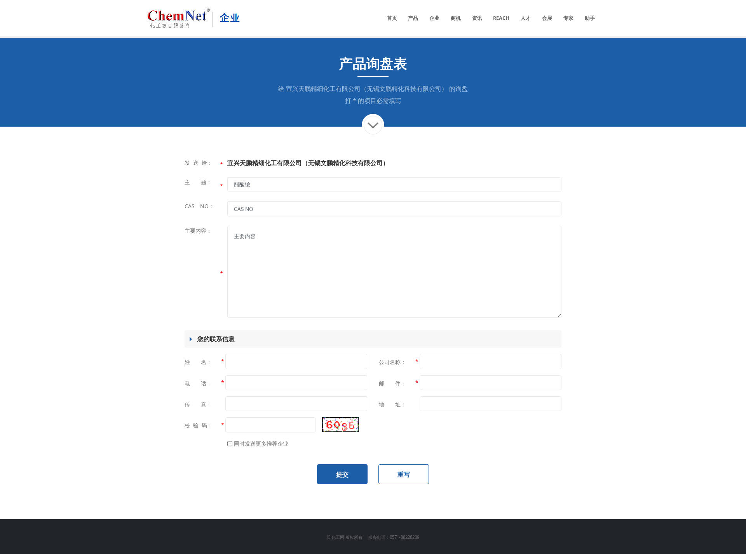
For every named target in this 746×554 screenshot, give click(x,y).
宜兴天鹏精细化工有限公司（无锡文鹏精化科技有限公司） (367, 88)
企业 (434, 17)
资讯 (477, 17)
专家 (568, 17)
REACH (501, 17)
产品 (413, 17)
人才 (526, 17)
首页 (392, 17)
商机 (456, 17)
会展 (547, 17)
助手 (590, 17)
